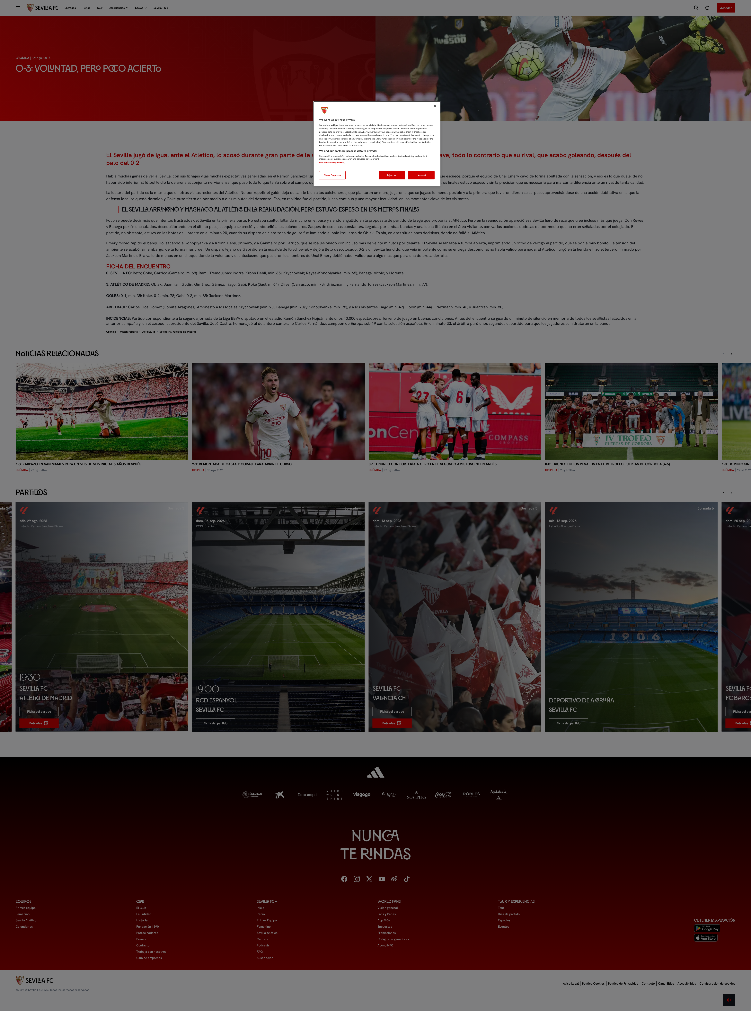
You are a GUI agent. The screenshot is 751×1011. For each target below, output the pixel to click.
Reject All (392, 175)
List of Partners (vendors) (332, 162)
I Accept (421, 175)
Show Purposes (332, 175)
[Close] (435, 106)
